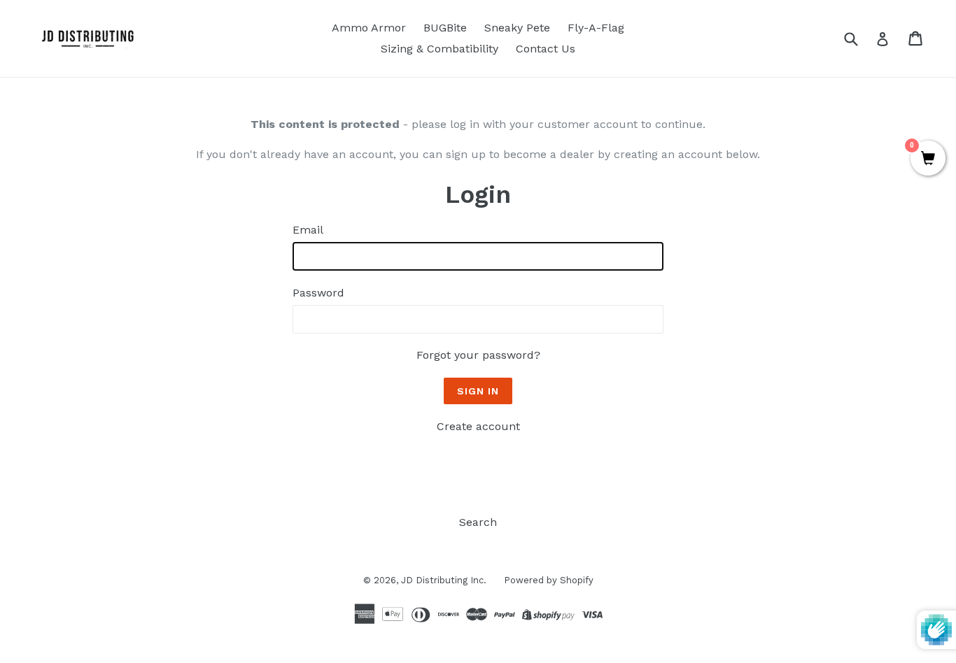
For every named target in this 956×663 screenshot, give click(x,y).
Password (318, 292)
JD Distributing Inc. (443, 580)
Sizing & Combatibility (439, 48)
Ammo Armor (369, 27)
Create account (478, 426)
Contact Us (545, 48)
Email (308, 229)
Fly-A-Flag (596, 27)
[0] (928, 159)
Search (478, 522)
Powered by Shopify (548, 580)
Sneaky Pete (517, 27)
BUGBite (445, 27)
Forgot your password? (478, 355)
